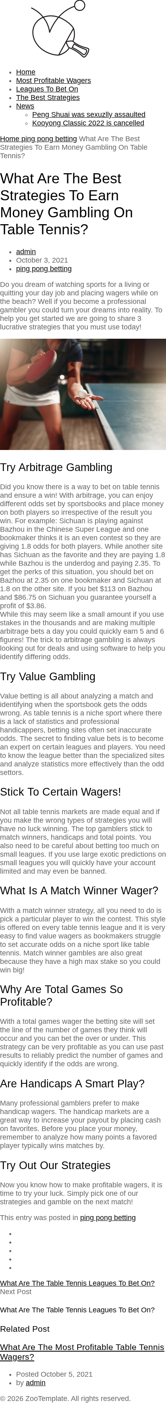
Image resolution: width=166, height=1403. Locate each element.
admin (26, 252)
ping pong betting (49, 139)
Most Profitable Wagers (53, 80)
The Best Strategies (48, 97)
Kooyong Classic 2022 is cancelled (88, 123)
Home (25, 72)
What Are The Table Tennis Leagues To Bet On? (77, 1283)
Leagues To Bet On (47, 89)
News (25, 106)
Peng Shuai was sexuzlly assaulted (88, 114)
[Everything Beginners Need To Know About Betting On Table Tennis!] (60, 56)
